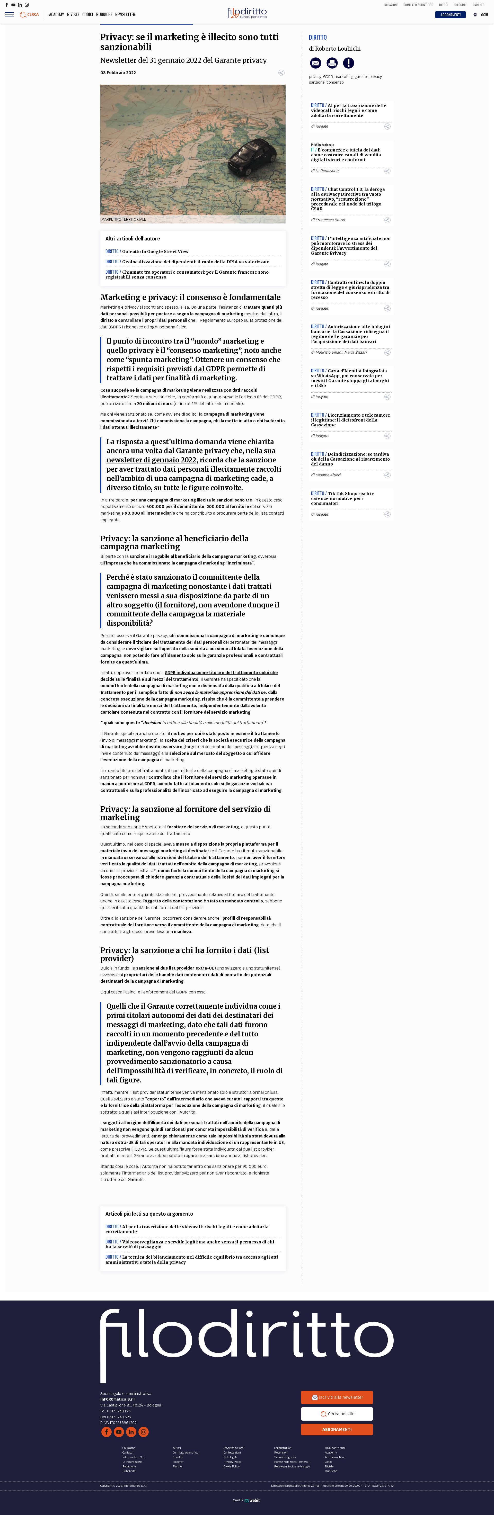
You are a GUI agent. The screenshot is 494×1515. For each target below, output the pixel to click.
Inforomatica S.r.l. (134, 1457)
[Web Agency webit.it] (252, 1500)
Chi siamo (128, 1448)
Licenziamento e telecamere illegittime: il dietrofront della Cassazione (350, 420)
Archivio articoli (335, 1457)
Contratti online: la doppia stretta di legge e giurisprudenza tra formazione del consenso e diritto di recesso (350, 290)
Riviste (73, 14)
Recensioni (281, 1452)
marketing (344, 76)
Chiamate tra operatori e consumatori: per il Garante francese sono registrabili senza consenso (187, 275)
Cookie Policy (232, 1466)
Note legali (230, 1457)
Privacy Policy (232, 1462)
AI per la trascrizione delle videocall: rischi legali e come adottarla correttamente (187, 1229)
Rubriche (104, 14)
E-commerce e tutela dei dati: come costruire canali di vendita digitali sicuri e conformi (346, 154)
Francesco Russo (330, 220)
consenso (335, 82)
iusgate (321, 126)
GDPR (328, 76)
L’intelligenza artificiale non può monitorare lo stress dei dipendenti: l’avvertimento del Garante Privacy (351, 246)
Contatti (127, 1452)
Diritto (318, 37)
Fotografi (178, 1462)
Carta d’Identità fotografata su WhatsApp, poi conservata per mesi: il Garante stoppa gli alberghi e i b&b (350, 378)
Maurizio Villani (328, 352)
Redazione (129, 1466)
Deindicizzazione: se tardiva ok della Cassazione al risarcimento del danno (350, 459)
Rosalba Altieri (327, 475)
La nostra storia (132, 1462)
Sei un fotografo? (285, 1457)
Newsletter (125, 14)
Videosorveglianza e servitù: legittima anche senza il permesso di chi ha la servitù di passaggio (189, 1244)
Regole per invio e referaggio (292, 1466)
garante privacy (368, 76)
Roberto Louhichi (338, 49)
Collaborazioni (283, 1448)
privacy (315, 76)
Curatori (178, 1457)
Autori (177, 1448)
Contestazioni (232, 1452)
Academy (56, 14)
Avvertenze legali (234, 1448)
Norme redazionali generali (291, 1462)
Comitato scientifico (185, 1452)
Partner (178, 1466)
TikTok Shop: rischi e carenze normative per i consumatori (343, 498)
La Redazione (326, 170)
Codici (87, 14)
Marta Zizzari (355, 352)
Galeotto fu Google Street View (155, 251)
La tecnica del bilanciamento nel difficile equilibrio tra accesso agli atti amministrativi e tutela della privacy (191, 1259)
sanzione (317, 82)
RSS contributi (335, 1448)
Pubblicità (129, 1471)
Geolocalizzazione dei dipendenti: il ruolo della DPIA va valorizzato (195, 261)
